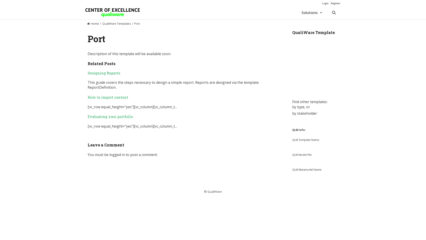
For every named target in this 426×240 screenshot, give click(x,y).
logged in (117, 154)
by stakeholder (304, 113)
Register (336, 3)
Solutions (310, 12)
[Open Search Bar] (334, 12)
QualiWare (214, 192)
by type (298, 106)
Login (325, 3)
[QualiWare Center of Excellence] (112, 12)
